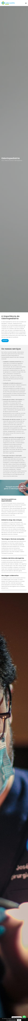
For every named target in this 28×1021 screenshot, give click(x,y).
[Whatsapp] (24, 1017)
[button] (26, 3)
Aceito (19, 1020)
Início (2, 160)
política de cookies (12, 1020)
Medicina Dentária (9, 160)
